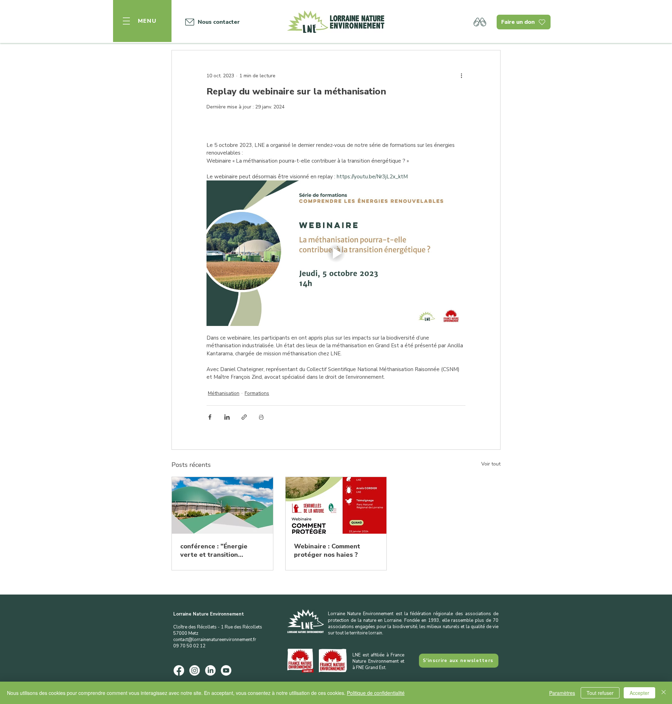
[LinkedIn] (210, 670)
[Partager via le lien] (244, 417)
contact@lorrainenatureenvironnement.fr (214, 640)
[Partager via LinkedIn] (227, 417)
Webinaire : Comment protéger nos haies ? (327, 550)
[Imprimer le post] (261, 417)
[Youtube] (226, 670)
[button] (142, 21)
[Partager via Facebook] (209, 417)
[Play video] (335, 253)
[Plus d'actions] (461, 75)
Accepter (639, 692)
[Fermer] (663, 692)
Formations (257, 393)
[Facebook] (179, 670)
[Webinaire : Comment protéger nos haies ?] (336, 505)
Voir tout (490, 464)
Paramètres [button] (562, 692)
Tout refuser (600, 692)
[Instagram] (194, 670)
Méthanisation (223, 393)
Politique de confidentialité (376, 692)
